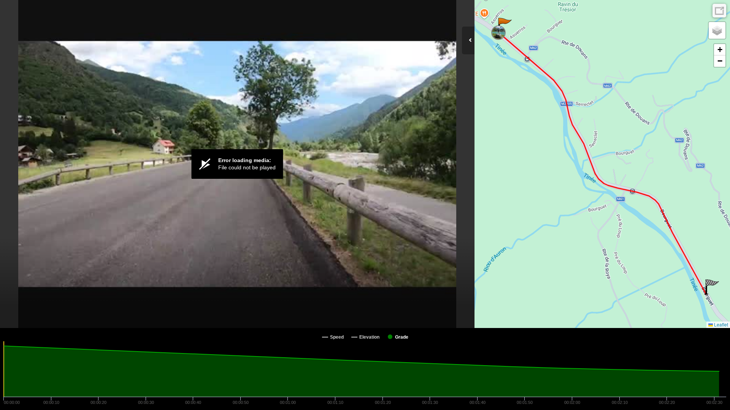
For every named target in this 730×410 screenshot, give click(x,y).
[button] (504, 25)
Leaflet (720, 324)
